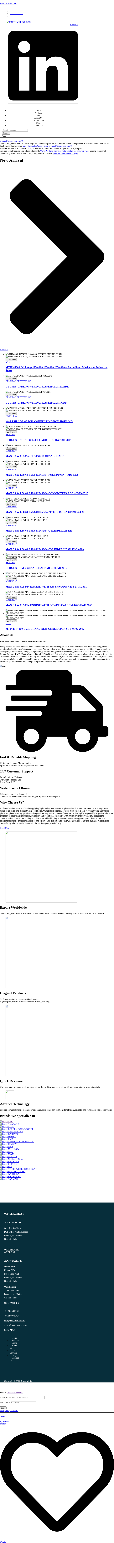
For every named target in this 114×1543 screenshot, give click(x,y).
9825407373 (13, 1311)
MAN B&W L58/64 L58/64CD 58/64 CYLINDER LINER (39, 530)
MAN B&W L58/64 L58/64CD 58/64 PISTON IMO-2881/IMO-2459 (45, 512)
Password (5, 1402)
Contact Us (11, 141)
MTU (8, 362)
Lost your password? (9, 1410)
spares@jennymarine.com (15, 1325)
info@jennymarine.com (14, 1320)
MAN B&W (11, 451)
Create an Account (15, 1392)
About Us (13, 1346)
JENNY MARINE (8, 3)
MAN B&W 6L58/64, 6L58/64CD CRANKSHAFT (35, 456)
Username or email (9, 1397)
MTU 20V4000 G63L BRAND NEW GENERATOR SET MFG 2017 (45, 628)
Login (3, 1408)
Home (3, 1417)
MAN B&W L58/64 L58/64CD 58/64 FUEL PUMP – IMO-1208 (42, 474)
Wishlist (3, 1542)
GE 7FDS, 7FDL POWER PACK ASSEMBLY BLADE (37, 386)
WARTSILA (11, 416)
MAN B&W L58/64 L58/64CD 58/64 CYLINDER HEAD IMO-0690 (45, 549)
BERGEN (10, 434)
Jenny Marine (27, 1381)
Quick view (11, 359)
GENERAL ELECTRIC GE (18, 381)
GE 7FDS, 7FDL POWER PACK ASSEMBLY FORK (36, 402)
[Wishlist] (57, 1537)
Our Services (13, 1351)
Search (6, 133)
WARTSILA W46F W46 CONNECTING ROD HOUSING (39, 421)
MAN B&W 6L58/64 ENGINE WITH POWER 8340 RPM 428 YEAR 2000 (49, 605)
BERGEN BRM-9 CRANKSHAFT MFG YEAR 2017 (36, 567)
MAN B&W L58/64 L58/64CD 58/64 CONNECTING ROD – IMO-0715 (47, 493)
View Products (35, 146)
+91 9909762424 (11, 1316)
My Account (4, 1422)
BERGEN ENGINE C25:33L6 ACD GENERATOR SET (38, 440)
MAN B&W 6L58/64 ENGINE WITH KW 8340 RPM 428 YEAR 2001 (46, 586)
